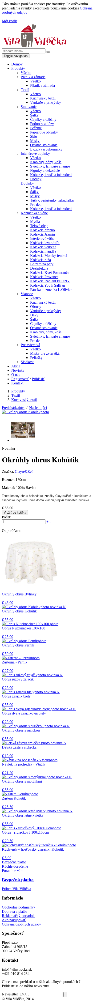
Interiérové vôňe (42, 239)
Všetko (26, 73)
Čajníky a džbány (43, 119)
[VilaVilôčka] (35, 46)
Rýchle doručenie (15, 866)
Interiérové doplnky (35, 153)
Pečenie (36, 128)
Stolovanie (28, 107)
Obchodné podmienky (18, 907)
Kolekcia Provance (44, 277)
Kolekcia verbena (43, 247)
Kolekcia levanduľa (45, 243)
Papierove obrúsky (44, 132)
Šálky (34, 115)
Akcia (15, 366)
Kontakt (17, 383)
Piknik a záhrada (33, 77)
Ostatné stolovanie (43, 145)
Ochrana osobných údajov (21, 924)
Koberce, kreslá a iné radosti (51, 175)
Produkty (18, 68)
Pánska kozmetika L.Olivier (51, 290)
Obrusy (35, 307)
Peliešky (36, 358)
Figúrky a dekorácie (45, 170)
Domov (17, 64)
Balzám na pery (41, 264)
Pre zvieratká (30, 345)
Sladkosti (27, 362)
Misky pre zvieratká (45, 353)
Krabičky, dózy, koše (45, 162)
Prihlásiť (38, 379)
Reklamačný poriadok (18, 916)
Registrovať (20, 379)
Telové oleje (39, 226)
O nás (15, 375)
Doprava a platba (14, 911)
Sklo (33, 136)
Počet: (6, 517)
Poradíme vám (12, 871)
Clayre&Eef (24, 471)
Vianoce (27, 294)
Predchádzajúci (13, 408)
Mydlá (35, 222)
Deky (34, 315)
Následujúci (38, 408)
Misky (35, 141)
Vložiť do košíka (15, 512)
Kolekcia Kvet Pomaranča (49, 273)
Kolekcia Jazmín (42, 234)
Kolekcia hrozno (42, 230)
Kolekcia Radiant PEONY (50, 281)
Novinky (17, 370)
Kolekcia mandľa (43, 251)
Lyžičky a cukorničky (46, 149)
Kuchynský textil (43, 98)
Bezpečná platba (14, 862)
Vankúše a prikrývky (45, 102)
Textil (25, 90)
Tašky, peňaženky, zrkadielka (52, 200)
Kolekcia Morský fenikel (48, 256)
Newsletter (10, 994)
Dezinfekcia (39, 268)
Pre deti (35, 204)
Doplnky (27, 183)
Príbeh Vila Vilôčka (16, 889)
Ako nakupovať (14, 920)
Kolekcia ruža (40, 260)
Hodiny (35, 179)
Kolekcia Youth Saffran (47, 285)
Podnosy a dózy (42, 124)
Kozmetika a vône (34, 213)
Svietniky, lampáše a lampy (50, 166)
